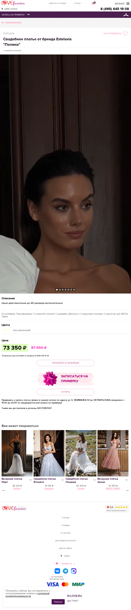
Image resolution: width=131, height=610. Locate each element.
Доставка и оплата (65, 541)
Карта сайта (65, 548)
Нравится (30, 480)
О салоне (65, 533)
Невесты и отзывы (57, 3)
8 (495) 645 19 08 (114, 9)
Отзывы (66, 525)
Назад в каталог (13, 23)
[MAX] (73, 571)
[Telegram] (65, 571)
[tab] (57, 289)
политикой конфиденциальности (28, 595)
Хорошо (58, 601)
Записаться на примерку (74, 378)
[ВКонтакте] (57, 571)
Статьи (77, 3)
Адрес (67, 556)
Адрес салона (10, 9)
